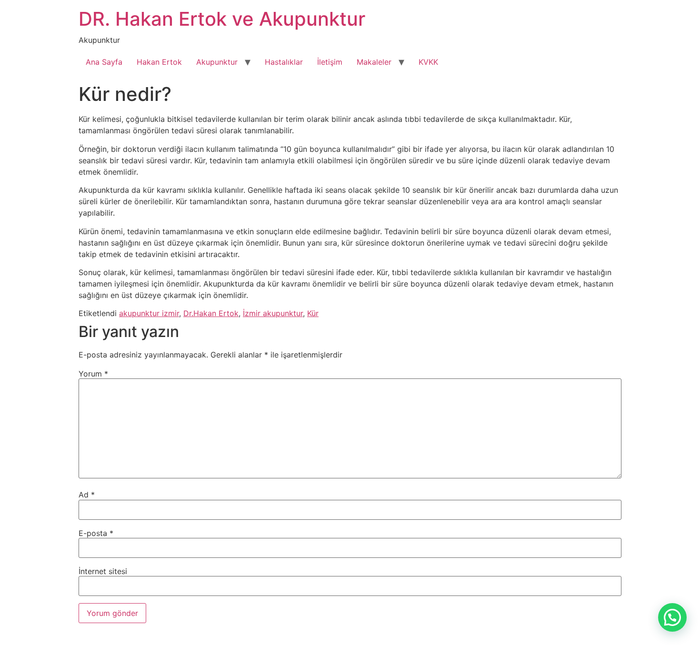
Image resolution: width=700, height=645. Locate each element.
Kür (313, 313)
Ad (87, 494)
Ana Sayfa (104, 62)
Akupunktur (217, 62)
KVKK (428, 62)
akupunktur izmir (149, 313)
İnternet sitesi (103, 571)
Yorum (93, 373)
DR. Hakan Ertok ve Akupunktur (222, 18)
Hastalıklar (284, 62)
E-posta (96, 533)
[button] (672, 617)
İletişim (329, 62)
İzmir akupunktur (273, 313)
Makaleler (374, 62)
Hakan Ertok (159, 62)
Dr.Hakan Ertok (211, 313)
